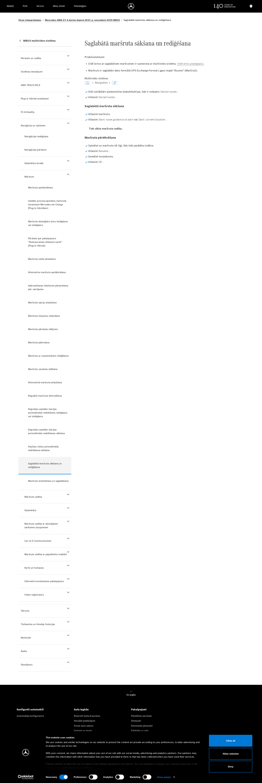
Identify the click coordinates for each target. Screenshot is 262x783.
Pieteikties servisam (141, 715)
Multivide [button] (26, 637)
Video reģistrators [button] (34, 594)
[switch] (93, 777)
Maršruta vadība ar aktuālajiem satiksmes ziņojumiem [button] (41, 525)
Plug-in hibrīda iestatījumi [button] (35, 98)
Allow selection (231, 753)
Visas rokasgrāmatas (29, 20)
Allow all (230, 740)
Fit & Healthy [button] (28, 112)
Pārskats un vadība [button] (31, 58)
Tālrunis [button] (25, 610)
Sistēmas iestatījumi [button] (31, 71)
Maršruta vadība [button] (33, 496)
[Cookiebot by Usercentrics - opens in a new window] (25, 777)
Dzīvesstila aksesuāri (142, 725)
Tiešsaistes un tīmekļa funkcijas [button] (38, 624)
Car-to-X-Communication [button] (37, 540)
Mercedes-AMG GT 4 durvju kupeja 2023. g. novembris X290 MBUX (82, 20)
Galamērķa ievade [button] (33, 163)
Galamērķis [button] (30, 510)
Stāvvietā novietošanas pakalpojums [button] (44, 581)
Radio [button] (24, 651)
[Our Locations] (251, 6)
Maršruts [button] (29, 176)
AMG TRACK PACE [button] (30, 85)
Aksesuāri (136, 720)
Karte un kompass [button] (34, 567)
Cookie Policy (53, 767)
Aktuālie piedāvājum (84, 720)
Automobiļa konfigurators (30, 715)
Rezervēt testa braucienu (87, 715)
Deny (230, 766)
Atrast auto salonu (83, 725)
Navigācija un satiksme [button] (33, 125)
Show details (164, 777)
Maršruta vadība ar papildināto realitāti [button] (45, 554)
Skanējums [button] (26, 664)
